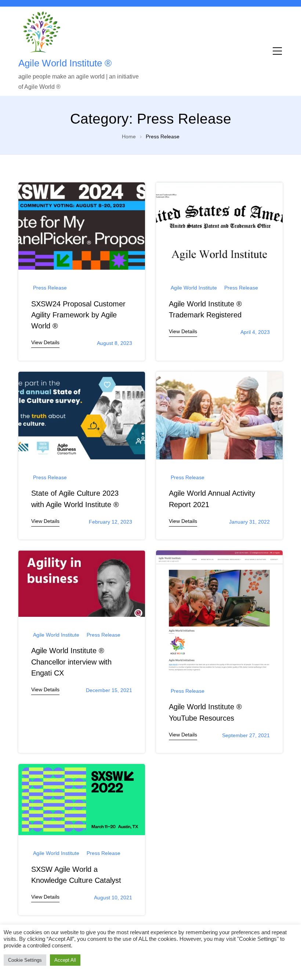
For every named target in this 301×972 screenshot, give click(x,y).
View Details (45, 342)
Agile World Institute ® (65, 63)
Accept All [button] (65, 960)
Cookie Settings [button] (25, 960)
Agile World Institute (194, 288)
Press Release (50, 288)
